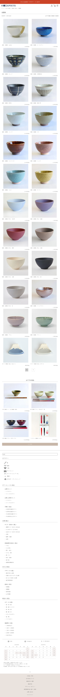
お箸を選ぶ (5, 520)
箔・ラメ (8, 555)
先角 (7, 539)
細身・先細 (8, 536)
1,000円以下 (9, 625)
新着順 (56, 15)
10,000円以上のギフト (11, 516)
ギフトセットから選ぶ (8, 485)
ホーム (3, 8)
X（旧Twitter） (46, 641)
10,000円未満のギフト (11, 514)
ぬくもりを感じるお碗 (11, 577)
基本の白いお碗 (10, 573)
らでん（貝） (9, 552)
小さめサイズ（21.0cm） (12, 529)
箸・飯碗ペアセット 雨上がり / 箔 (38, 409)
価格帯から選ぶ (9, 623)
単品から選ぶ (6, 598)
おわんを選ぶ (8, 8)
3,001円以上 (9, 635)
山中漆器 (8, 594)
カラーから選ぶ (9, 602)
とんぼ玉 (8, 547)
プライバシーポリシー (30, 686)
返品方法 (30, 683)
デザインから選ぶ (9, 570)
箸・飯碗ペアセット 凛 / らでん (9, 438)
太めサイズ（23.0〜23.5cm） (13, 531)
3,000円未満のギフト (11, 509)
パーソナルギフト (10, 493)
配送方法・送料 (30, 681)
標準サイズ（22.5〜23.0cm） (13, 527)
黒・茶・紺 (8, 604)
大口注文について (30, 678)
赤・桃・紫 (8, 609)
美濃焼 (19, 8)
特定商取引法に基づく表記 (30, 689)
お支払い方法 (30, 675)
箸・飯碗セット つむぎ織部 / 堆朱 (10, 409)
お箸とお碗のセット (10, 497)
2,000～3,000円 (10, 632)
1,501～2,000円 (10, 630)
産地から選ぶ (14, 8)
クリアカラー (9, 619)
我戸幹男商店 (9, 580)
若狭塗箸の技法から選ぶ (11, 543)
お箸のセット (8, 489)
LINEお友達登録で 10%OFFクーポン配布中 (30, 1)
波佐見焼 (8, 591)
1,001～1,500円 (10, 628)
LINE (11, 641)
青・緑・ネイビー (10, 607)
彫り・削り (8, 550)
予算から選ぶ (8, 506)
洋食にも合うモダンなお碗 (12, 575)
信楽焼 (7, 586)
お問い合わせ (30, 691)
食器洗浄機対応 (10, 562)
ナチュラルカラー (10, 614)
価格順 (52, 15)
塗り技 (7, 560)
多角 (7, 534)
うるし (7, 545)
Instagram (29, 641)
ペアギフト (8, 491)
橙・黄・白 (8, 611)
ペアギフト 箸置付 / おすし (36, 438)
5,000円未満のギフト (11, 511)
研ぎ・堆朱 (8, 557)
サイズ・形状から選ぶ (10, 524)
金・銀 (7, 616)
